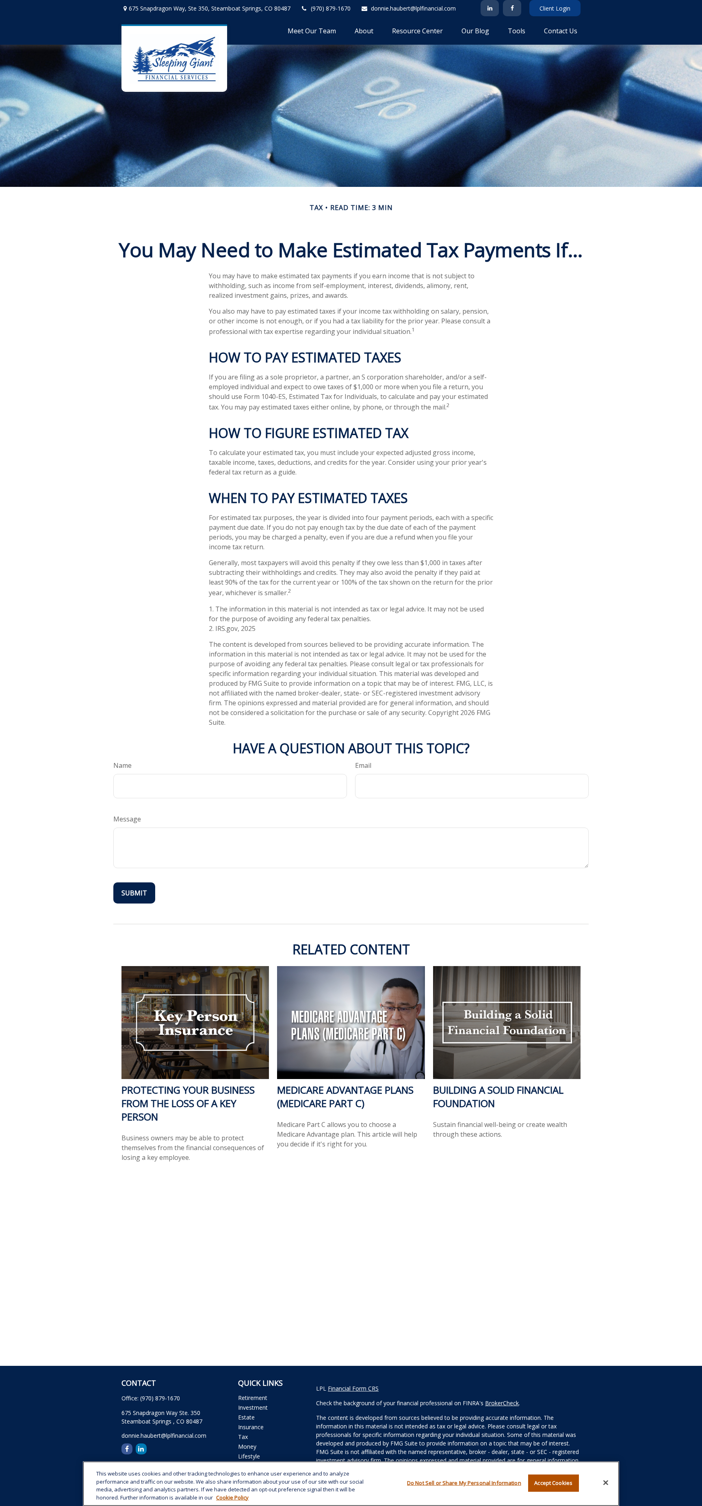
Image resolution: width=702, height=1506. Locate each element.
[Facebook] (512, 8)
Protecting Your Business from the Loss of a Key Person (188, 1103)
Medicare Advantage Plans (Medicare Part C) (345, 1096)
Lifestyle (249, 1456)
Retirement (252, 1398)
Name (122, 765)
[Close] (606, 1482)
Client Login (555, 8)
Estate (246, 1417)
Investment (253, 1407)
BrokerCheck (502, 1403)
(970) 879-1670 (331, 8)
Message (127, 819)
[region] (351, 1483)
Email (363, 765)
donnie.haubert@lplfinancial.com (413, 8)
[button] (311, 30)
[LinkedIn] (490, 8)
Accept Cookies (553, 1482)
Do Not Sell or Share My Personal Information (464, 1482)
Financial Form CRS (353, 1388)
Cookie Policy (232, 1497)
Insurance (251, 1427)
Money (247, 1446)
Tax (243, 1437)
